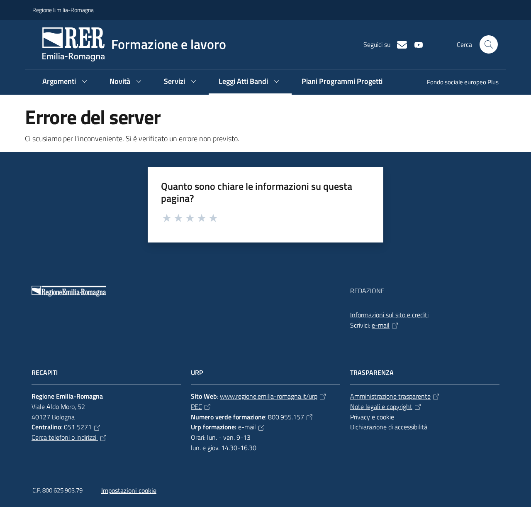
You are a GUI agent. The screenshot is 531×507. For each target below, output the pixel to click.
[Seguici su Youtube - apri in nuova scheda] (415, 44)
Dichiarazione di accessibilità (388, 427)
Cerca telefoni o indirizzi (65, 437)
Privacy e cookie (372, 417)
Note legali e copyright (381, 406)
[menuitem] (458, 83)
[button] (489, 44)
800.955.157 (286, 417)
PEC (196, 406)
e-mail (381, 325)
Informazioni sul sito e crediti (389, 315)
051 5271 (78, 427)
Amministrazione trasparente (390, 396)
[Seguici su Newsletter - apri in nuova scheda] (398, 44)
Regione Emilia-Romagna (63, 9)
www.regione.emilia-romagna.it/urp (268, 396)
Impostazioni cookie (128, 490)
